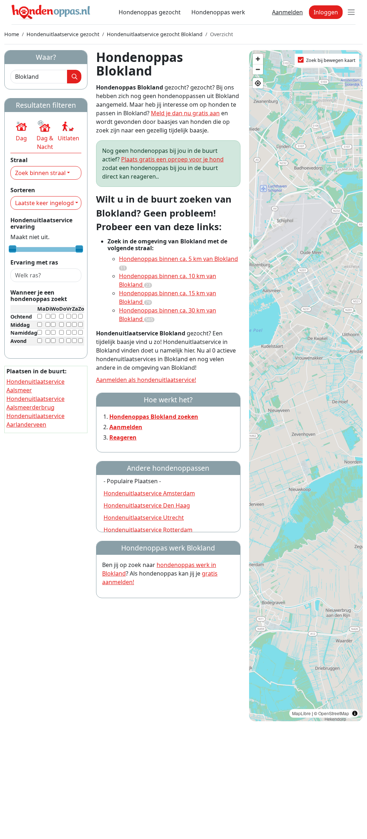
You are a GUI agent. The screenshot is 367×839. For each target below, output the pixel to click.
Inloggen (326, 12)
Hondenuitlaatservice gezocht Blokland (154, 34)
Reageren (123, 437)
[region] (306, 385)
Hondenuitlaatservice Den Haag (147, 505)
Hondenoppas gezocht (150, 12)
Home (11, 34)
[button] (21, 131)
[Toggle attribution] (355, 713)
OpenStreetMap (333, 713)
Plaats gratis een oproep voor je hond (172, 159)
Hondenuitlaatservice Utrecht (144, 518)
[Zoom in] (258, 59)
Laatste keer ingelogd (44, 203)
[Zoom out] (258, 69)
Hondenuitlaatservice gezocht (63, 34)
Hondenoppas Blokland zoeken (153, 417)
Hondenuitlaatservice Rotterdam (148, 530)
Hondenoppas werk (218, 12)
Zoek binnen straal (40, 173)
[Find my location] (258, 83)
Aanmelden (287, 12)
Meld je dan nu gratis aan (185, 113)
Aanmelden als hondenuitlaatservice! (146, 380)
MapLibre (301, 713)
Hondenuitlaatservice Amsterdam (149, 493)
